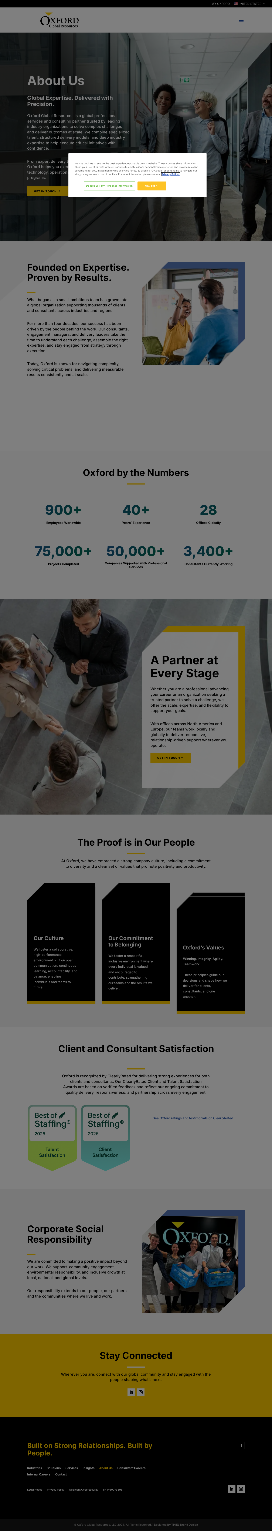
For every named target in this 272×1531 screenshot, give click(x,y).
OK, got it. (151, 185)
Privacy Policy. (171, 174)
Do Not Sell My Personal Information (109, 185)
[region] (137, 175)
